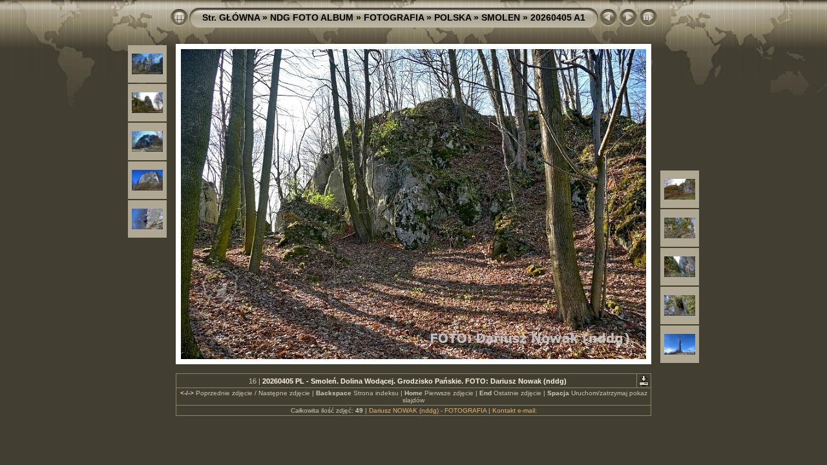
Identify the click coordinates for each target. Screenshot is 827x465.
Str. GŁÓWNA (231, 17)
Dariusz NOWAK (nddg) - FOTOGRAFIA (428, 410)
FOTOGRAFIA (394, 17)
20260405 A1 (557, 17)
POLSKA (452, 17)
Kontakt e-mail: (514, 410)
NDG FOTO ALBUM (311, 17)
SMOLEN (500, 17)
